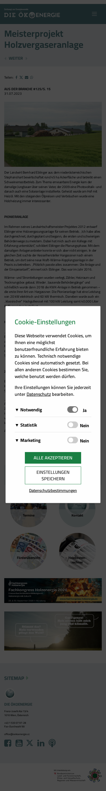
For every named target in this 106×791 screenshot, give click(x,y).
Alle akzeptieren (53, 457)
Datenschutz (39, 394)
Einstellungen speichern (53, 475)
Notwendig (31, 409)
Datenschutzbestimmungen (53, 490)
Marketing (30, 440)
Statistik (28, 425)
